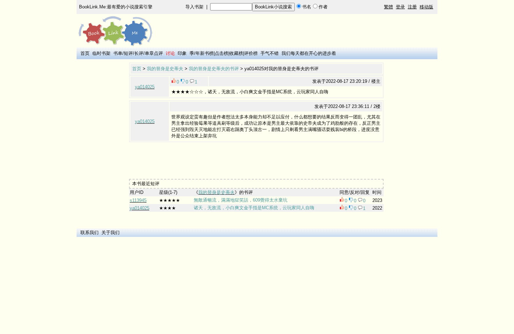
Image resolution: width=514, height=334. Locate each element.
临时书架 (101, 53)
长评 (138, 53)
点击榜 (221, 53)
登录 (400, 6)
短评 (128, 53)
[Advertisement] (256, 158)
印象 (182, 53)
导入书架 (194, 6)
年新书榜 (204, 53)
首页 (85, 53)
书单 (117, 53)
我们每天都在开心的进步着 (308, 53)
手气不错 (269, 53)
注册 (412, 6)
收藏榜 (236, 53)
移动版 (426, 6)
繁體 (388, 6)
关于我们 (110, 232)
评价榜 (251, 53)
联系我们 (89, 232)
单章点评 (154, 53)
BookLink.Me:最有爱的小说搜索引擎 (115, 6)
